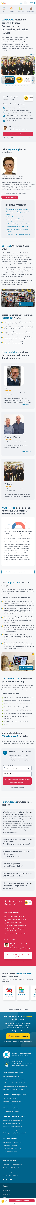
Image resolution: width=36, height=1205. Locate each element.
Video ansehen (27, 304)
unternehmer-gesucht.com (11, 1172)
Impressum (6, 1190)
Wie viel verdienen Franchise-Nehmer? (14, 1089)
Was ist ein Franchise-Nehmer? (12, 1127)
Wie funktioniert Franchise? (11, 1077)
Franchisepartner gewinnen (11, 1145)
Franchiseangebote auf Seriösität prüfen (15, 1086)
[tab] (8, 80)
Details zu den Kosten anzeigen (16, 572)
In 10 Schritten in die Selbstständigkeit (14, 1083)
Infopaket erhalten (22, 1201)
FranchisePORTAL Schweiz (11, 1168)
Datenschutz (6, 1194)
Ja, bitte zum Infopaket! (9, 197)
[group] (8, 992)
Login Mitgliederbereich (10, 1152)
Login (31, 3)
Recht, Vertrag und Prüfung (11, 1111)
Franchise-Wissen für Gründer (12, 1102)
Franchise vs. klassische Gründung (13, 1080)
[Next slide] (33, 1003)
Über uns (5, 1186)
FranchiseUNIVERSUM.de (10, 1176)
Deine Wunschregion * (9, 765)
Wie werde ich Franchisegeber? (12, 1142)
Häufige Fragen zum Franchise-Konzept (18, 234)
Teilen (31, 54)
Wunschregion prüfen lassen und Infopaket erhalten (17, 781)
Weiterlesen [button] (26, 404)
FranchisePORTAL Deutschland (12, 1164)
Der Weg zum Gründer (9, 1098)
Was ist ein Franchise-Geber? (11, 1123)
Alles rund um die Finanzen (11, 1108)
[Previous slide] (29, 1003)
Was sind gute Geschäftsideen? (12, 1120)
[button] (25, 2)
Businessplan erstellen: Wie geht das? (14, 1133)
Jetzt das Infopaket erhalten (18, 955)
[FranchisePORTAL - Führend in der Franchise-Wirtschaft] (3, 2)
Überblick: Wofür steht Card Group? (17, 209)
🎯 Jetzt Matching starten (18, 1036)
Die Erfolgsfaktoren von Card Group (17, 227)
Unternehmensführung (10, 1105)
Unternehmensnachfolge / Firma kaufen (15, 1130)
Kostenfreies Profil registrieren (12, 1148)
